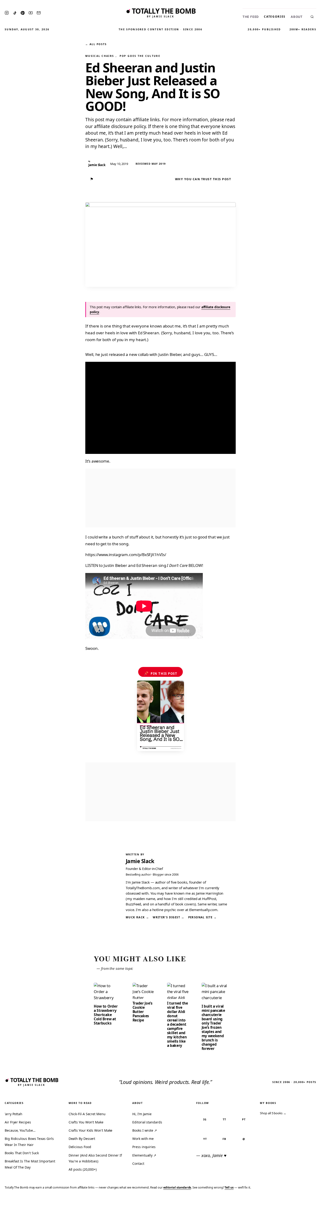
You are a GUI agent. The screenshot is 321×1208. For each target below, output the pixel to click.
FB (224, 1139)
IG (205, 1119)
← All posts (95, 44)
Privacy (228, 1201)
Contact (138, 1163)
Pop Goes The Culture (140, 56)
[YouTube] (31, 13)
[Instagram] (7, 13)
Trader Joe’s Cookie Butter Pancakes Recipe (143, 1012)
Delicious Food (80, 1147)
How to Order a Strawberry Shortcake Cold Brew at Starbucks (105, 1015)
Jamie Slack (140, 861)
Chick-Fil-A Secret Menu (87, 1114)
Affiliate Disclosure (271, 1201)
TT (224, 1119)
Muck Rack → (137, 917)
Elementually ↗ (144, 1155)
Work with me (143, 1138)
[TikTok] (15, 13)
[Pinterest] (22, 13)
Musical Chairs (99, 56)
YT (205, 1139)
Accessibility (305, 1201)
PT (244, 1119)
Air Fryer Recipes (18, 1122)
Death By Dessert (82, 1138)
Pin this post (160, 673)
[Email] (39, 13)
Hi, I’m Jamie (142, 1114)
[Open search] (312, 16)
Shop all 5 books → (273, 1113)
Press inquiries (144, 1147)
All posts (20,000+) (83, 1169)
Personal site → (202, 917)
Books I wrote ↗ (144, 1130)
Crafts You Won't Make (86, 1122)
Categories (275, 17)
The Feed (251, 16)
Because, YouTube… (20, 1130)
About (297, 16)
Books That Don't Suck (22, 1153)
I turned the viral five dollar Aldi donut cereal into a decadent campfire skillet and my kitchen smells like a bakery (177, 1024)
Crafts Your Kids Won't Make (91, 1130)
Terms (245, 1201)
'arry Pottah (13, 1114)
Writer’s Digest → (168, 917)
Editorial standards (147, 1122)
